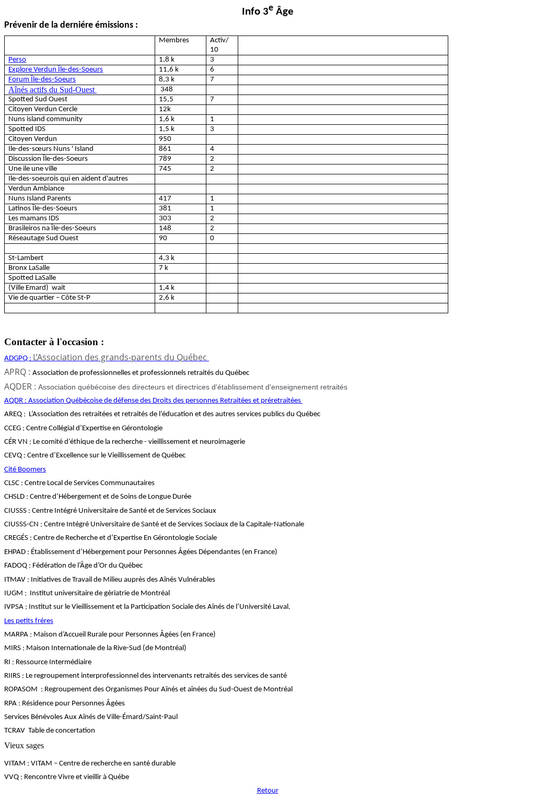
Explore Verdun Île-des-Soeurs (55, 70)
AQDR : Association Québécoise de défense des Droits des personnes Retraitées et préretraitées (153, 401)
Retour (267, 791)
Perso (17, 60)
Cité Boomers (25, 470)
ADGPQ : (105, 358)
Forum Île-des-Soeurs (42, 80)
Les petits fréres (28, 621)
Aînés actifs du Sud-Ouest (52, 89)
